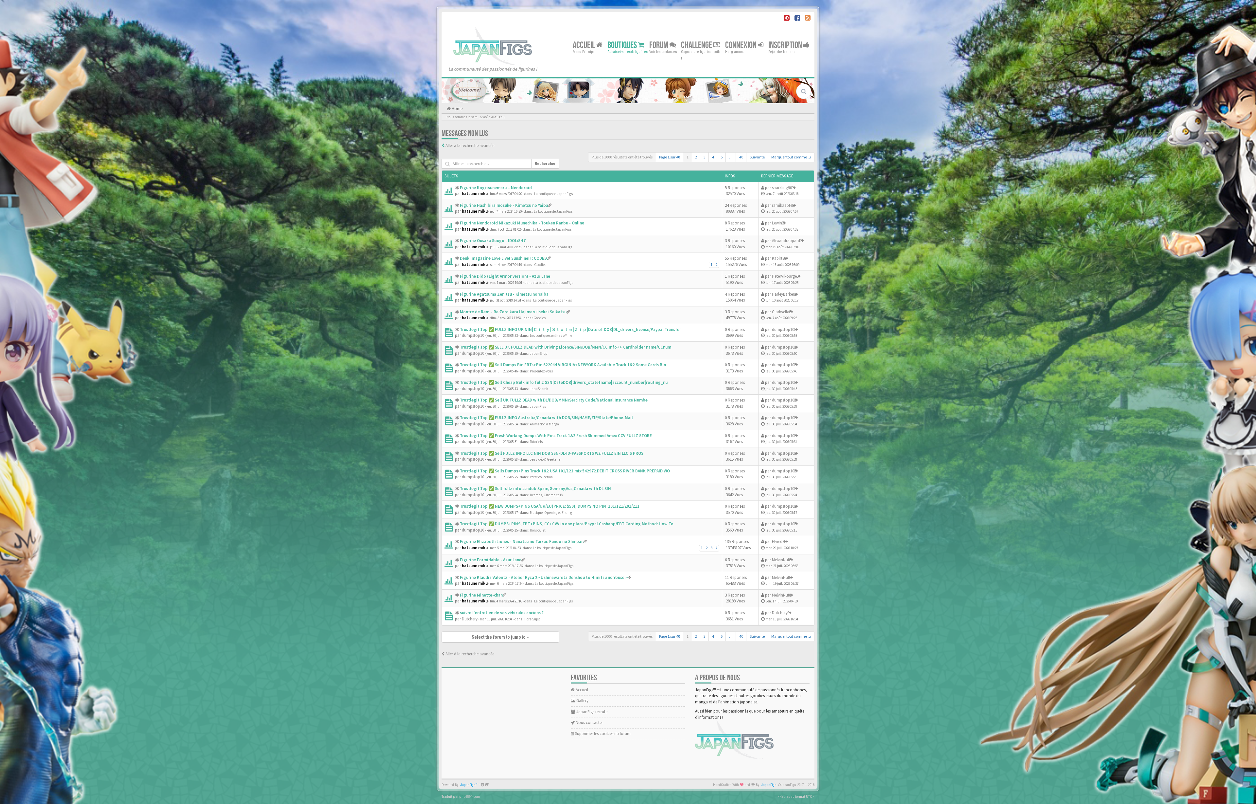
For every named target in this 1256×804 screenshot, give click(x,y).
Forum (659, 45)
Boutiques (622, 45)
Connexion (741, 45)
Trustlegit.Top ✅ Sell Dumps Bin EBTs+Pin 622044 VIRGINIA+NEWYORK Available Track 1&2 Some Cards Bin (563, 365)
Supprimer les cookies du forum (602, 733)
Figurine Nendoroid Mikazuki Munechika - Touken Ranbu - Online (522, 223)
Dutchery (470, 619)
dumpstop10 (473, 335)
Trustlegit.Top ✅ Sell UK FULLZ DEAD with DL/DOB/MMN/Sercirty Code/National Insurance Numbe (554, 400)
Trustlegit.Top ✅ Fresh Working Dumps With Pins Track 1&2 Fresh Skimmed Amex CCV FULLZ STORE (556, 435)
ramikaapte (782, 205)
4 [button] (713, 157)
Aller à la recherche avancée (469, 145)
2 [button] (696, 157)
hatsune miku (475, 193)
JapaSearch (539, 388)
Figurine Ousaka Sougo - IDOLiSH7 (493, 240)
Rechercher (545, 163)
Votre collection (541, 477)
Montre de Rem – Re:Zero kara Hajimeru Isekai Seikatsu (513, 312)
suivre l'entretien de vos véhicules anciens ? (502, 612)
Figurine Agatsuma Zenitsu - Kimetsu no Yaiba (504, 294)
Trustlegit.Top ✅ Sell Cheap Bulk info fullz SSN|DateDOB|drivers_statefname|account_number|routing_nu (564, 382)
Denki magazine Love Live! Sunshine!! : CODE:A (504, 258)
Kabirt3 (778, 258)
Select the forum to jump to (499, 637)
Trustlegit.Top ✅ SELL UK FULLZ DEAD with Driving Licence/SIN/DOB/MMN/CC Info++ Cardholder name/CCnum (565, 347)
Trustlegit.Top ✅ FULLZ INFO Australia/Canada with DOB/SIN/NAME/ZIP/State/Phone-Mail (546, 417)
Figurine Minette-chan (481, 595)
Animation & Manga (544, 424)
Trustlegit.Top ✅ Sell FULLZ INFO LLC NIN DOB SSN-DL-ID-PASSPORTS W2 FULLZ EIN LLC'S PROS (551, 453)
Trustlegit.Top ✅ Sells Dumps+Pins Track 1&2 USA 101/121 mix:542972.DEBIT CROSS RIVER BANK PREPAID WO (565, 471)
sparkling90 (782, 187)
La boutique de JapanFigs (553, 193)
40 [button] (741, 157)
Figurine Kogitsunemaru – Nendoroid (496, 187)
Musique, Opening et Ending (551, 512)
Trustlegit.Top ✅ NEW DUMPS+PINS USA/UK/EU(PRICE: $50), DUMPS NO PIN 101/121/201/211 (549, 506)
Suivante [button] (757, 157)
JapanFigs (538, 406)
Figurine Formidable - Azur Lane (490, 560)
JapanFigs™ (469, 785)
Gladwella (780, 312)
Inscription (785, 45)
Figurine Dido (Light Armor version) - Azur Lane (505, 276)
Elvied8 (778, 541)
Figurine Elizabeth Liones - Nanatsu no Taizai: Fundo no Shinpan (522, 541)
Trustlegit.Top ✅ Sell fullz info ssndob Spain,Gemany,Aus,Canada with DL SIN (535, 488)
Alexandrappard (786, 240)
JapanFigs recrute (591, 711)
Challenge (697, 45)
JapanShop (539, 353)
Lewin (777, 223)
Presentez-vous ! (542, 371)
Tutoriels (536, 441)
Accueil (584, 45)
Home (456, 108)
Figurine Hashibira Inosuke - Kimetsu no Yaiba (504, 205)
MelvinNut (780, 560)
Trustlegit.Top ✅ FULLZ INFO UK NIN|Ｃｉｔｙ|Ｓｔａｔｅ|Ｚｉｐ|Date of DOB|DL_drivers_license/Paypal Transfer (570, 329)
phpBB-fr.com (469, 796)
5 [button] (722, 157)
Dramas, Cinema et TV (546, 495)
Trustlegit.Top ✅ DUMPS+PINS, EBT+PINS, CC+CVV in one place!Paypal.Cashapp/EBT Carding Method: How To (566, 524)
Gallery (581, 700)
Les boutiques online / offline (551, 335)
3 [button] (705, 157)
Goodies (540, 264)
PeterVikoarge (784, 276)
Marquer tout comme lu (791, 157)
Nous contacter (589, 722)
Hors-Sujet (538, 530)
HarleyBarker (783, 294)
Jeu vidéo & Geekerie (545, 459)
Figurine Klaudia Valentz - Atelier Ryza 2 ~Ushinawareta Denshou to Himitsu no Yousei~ (544, 577)
